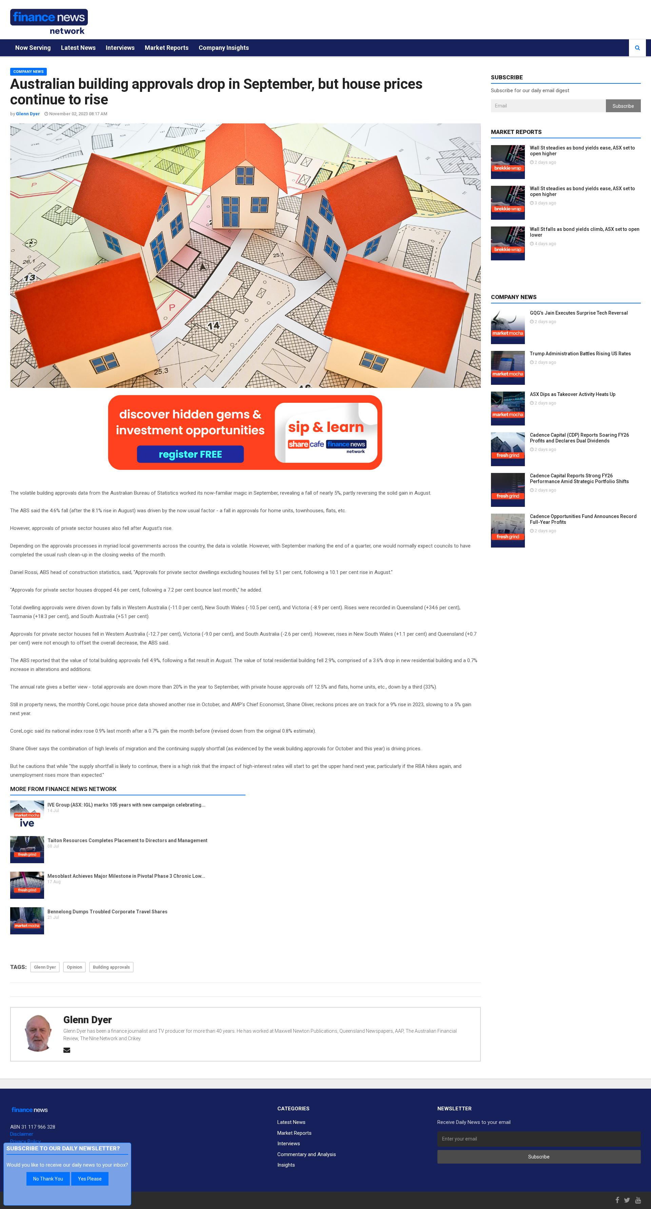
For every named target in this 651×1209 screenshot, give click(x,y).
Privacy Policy (25, 1141)
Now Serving (33, 47)
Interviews (120, 47)
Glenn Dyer (87, 1020)
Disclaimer (21, 1134)
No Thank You (48, 1179)
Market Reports (167, 47)
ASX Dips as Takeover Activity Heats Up (572, 394)
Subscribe (623, 106)
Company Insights (224, 47)
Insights (286, 1165)
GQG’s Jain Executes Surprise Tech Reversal (579, 313)
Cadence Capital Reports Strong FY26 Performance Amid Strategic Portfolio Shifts (579, 478)
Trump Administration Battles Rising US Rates (580, 353)
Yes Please (90, 1179)
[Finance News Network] (49, 21)
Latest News (78, 47)
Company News (28, 72)
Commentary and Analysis (306, 1154)
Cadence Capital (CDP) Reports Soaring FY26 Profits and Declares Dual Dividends (579, 437)
